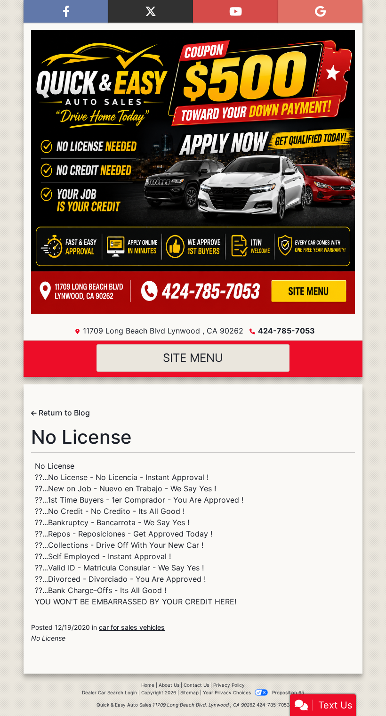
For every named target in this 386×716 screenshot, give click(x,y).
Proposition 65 (288, 692)
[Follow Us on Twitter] (150, 11)
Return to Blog (63, 412)
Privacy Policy (229, 685)
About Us (169, 685)
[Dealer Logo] (193, 172)
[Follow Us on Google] (320, 11)
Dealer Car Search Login (109, 692)
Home (147, 685)
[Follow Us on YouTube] (235, 11)
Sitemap (189, 692)
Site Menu (193, 358)
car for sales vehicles (132, 627)
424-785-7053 (286, 330)
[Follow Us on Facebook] (66, 11)
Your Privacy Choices (227, 692)
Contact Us (196, 685)
